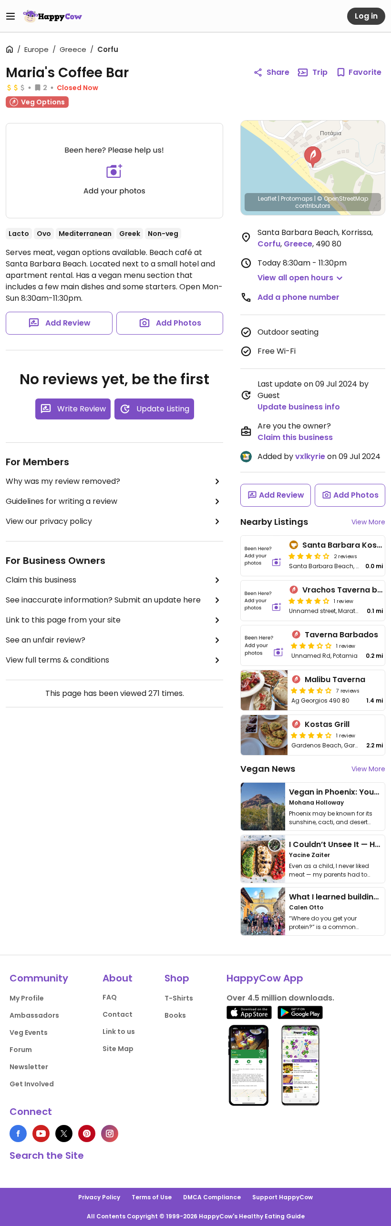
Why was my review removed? (63, 481)
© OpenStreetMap (342, 198)
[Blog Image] (263, 806)
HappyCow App (264, 978)
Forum (21, 1049)
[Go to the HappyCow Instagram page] (109, 1133)
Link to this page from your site (63, 619)
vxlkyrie (310, 456)
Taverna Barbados (341, 634)
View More (368, 522)
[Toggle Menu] (10, 16)
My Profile (27, 998)
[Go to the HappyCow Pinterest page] (86, 1133)
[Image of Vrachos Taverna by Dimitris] (263, 601)
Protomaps (297, 198)
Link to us (119, 1031)
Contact (118, 1014)
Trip (320, 72)
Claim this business (41, 579)
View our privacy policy (49, 521)
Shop (177, 978)
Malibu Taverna (335, 679)
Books (175, 1015)
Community (39, 978)
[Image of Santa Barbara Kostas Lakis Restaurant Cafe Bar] (263, 556)
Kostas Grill (327, 724)
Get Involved (32, 1084)
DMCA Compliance (212, 1197)
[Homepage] (52, 16)
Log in (366, 15)
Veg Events (29, 1032)
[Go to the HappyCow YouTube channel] (41, 1133)
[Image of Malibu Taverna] (264, 690)
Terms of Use (152, 1197)
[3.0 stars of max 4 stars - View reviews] (311, 645)
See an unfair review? (45, 639)
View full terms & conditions (57, 659)
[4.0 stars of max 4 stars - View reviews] (309, 600)
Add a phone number (298, 297)
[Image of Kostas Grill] (264, 735)
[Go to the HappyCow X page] (63, 1133)
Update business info (298, 406)
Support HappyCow (282, 1197)
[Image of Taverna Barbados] (264, 645)
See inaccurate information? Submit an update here (103, 599)
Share (278, 72)
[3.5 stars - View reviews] (309, 556)
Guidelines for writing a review (61, 501)
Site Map (118, 1048)
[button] (312, 157)
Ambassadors (34, 1015)
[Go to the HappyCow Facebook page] (18, 1133)
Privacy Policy (99, 1197)
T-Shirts (179, 998)
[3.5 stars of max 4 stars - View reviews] (311, 690)
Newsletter (29, 1067)
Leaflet (267, 198)
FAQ (110, 997)
